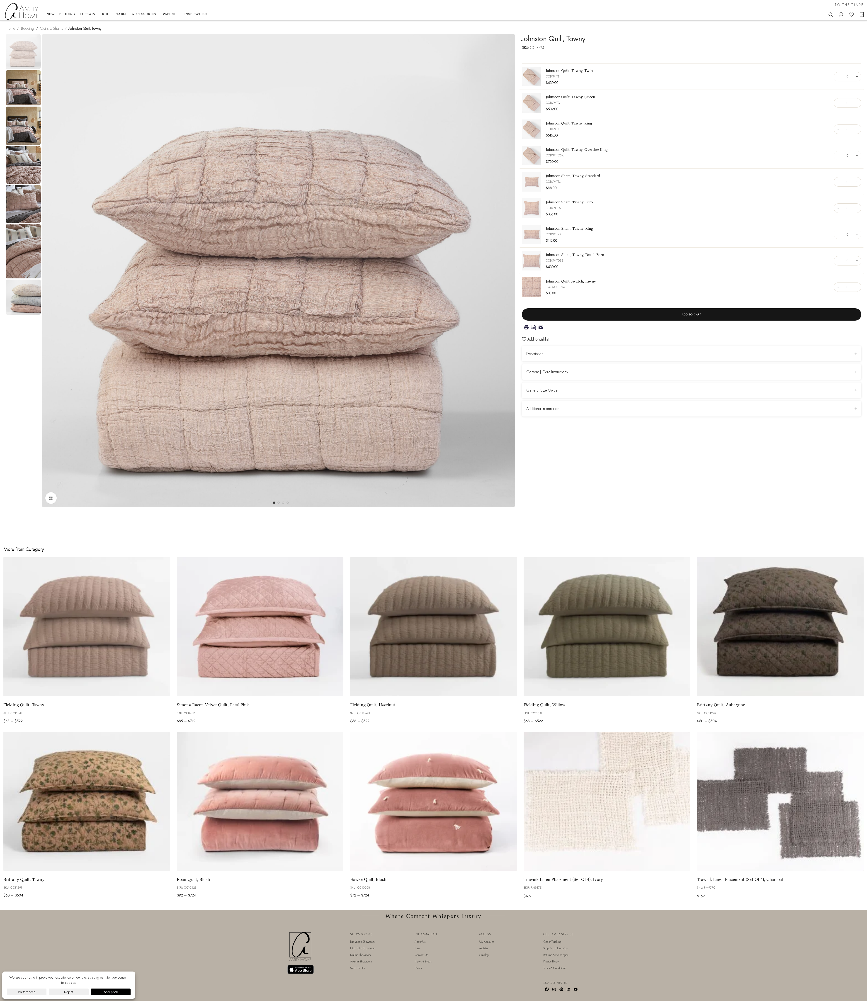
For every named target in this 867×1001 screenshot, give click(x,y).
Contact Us (421, 955)
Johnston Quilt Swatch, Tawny (571, 281)
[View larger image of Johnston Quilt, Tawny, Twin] (531, 76)
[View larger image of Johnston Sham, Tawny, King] (531, 234)
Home (10, 28)
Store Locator (357, 968)
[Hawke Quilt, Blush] (433, 801)
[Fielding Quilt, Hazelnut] (433, 626)
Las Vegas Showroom (362, 942)
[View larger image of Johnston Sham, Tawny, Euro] (531, 208)
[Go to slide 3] (283, 503)
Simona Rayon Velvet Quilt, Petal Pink (213, 704)
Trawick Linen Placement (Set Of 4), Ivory (563, 879)
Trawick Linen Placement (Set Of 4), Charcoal (740, 879)
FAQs (418, 968)
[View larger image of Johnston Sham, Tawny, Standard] (531, 182)
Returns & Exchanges (555, 955)
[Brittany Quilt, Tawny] (86, 801)
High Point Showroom (362, 948)
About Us (420, 942)
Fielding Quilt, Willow (544, 704)
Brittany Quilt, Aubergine (721, 704)
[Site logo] (22, 11)
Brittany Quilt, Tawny (23, 879)
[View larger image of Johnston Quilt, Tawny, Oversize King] (531, 155)
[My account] (841, 14)
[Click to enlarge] (51, 498)
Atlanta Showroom (361, 961)
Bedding (27, 28)
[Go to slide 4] (288, 503)
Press (417, 948)
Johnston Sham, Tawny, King (569, 228)
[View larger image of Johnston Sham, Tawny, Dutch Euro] (531, 260)
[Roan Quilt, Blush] (260, 801)
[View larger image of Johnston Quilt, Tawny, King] (531, 129)
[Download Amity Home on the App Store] (300, 969)
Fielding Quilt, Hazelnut (372, 704)
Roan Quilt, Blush (193, 879)
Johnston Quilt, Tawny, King (569, 123)
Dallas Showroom (360, 955)
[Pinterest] (561, 989)
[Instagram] (554, 989)
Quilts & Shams (51, 28)
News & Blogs (423, 961)
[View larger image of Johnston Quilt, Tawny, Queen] (531, 103)
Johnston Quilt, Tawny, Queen (570, 96)
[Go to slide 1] (274, 503)
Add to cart (691, 314)
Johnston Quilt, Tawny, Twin (569, 70)
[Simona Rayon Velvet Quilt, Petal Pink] (260, 626)
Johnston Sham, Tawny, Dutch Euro (575, 254)
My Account (486, 942)
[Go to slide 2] (278, 503)
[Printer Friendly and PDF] (691, 327)
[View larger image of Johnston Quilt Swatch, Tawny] (531, 287)
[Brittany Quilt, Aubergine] (780, 626)
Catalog (484, 955)
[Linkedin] (568, 989)
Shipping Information (555, 948)
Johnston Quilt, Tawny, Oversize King (577, 149)
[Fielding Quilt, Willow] (607, 626)
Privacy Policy (551, 961)
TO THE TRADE (849, 5)
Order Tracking (552, 942)
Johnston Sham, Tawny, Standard (573, 175)
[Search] (830, 14)
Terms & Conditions (554, 968)
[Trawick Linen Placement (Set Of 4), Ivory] (607, 801)
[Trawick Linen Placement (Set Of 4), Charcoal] (780, 801)
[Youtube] (575, 989)
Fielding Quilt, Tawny (23, 704)
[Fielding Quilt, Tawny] (86, 626)
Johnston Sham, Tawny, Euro (569, 202)
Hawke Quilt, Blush (368, 879)
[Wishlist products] (851, 14)
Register (483, 948)
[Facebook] (547, 989)
